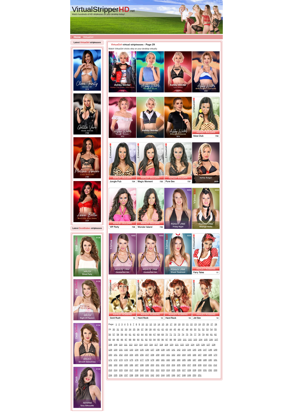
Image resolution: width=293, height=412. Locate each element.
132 (126, 350)
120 (171, 345)
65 (146, 334)
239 (136, 375)
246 (173, 375)
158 (152, 355)
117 (156, 345)
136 (147, 350)
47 (183, 329)
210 (205, 365)
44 (171, 329)
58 (118, 334)
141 (173, 350)
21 (187, 324)
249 (189, 375)
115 (146, 345)
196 (131, 365)
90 (138, 339)
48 (187, 329)
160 (163, 355)
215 (121, 370)
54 (211, 329)
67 (154, 334)
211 (210, 365)
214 (115, 370)
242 (152, 375)
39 (150, 329)
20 (183, 324)
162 (173, 355)
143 (184, 350)
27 (212, 324)
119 (166, 345)
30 (114, 329)
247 (178, 375)
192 (110, 365)
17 (171, 324)
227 (184, 370)
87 (126, 339)
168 (205, 355)
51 (199, 329)
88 (130, 339)
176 (136, 360)
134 (136, 350)
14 (159, 324)
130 (115, 350)
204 (173, 365)
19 (179, 324)
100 (179, 339)
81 (211, 334)
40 (154, 329)
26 (208, 324)
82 (215, 334)
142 (178, 350)
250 (194, 375)
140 (168, 350)
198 (142, 365)
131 (121, 350)
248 (184, 375)
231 (205, 370)
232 (210, 370)
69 (162, 334)
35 (134, 329)
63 (138, 334)
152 (121, 355)
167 (199, 355)
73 (179, 334)
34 (130, 329)
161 (168, 355)
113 (136, 345)
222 (157, 370)
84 (114, 339)
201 (157, 365)
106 (211, 339)
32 (122, 329)
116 (151, 345)
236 (121, 375)
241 (147, 375)
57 (114, 334)
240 (142, 375)
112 (130, 345)
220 (147, 370)
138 (157, 350)
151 (115, 355)
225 (173, 370)
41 (158, 329)
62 (134, 334)
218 (136, 370)
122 (182, 345)
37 (142, 329)
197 (136, 365)
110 (120, 345)
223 (163, 370)
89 (134, 339)
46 (179, 329)
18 (175, 324)
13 (155, 324)
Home (77, 37)
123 (187, 345)
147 (205, 350)
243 (157, 375)
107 (216, 339)
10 (143, 324)
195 (126, 365)
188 (199, 360)
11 (147, 324)
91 (142, 339)
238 (131, 375)
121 (177, 345)
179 (152, 360)
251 (199, 375)
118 (161, 345)
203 (168, 365)
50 (195, 329)
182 (168, 360)
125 (198, 345)
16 (167, 324)
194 (121, 365)
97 (166, 339)
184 (178, 360)
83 (110, 339)
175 (131, 360)
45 (175, 329)
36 (138, 329)
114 (141, 345)
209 (199, 365)
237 (126, 375)
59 (122, 334)
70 (166, 334)
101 (185, 339)
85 (118, 339)
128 (213, 345)
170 (215, 355)
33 (126, 329)
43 (166, 329)
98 (171, 339)
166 (194, 355)
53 (207, 329)
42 (162, 329)
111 (125, 345)
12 (151, 324)
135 (142, 350)
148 (210, 350)
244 (163, 375)
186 (189, 360)
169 (210, 355)
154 (131, 355)
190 (210, 360)
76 (191, 334)
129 (110, 350)
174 (126, 360)
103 (195, 339)
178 (147, 360)
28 (216, 324)
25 (203, 324)
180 (157, 360)
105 (206, 339)
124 (192, 345)
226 (178, 370)
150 (110, 355)
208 (194, 365)
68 (158, 334)
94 (154, 339)
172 (115, 360)
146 (199, 350)
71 (171, 334)
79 (203, 334)
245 (168, 375)
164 (184, 355)
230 (199, 370)
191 (215, 360)
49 (191, 329)
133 (131, 350)
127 (208, 345)
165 (189, 355)
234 (110, 375)
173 (121, 360)
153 (126, 355)
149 (215, 350)
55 (215, 329)
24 (199, 324)
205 (178, 365)
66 (150, 334)
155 (136, 355)
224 (168, 370)
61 (130, 334)
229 (194, 370)
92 (146, 339)
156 (142, 355)
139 (163, 350)
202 (163, 365)
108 (110, 345)
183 (173, 360)
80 (207, 334)
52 (203, 329)
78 (199, 334)
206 (184, 365)
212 (215, 365)
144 (189, 350)
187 (194, 360)
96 (162, 339)
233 (215, 370)
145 (194, 350)
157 (147, 355)
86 (122, 339)
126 (203, 345)
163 (178, 355)
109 (115, 345)
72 (175, 334)
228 (189, 370)
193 (115, 365)
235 (115, 375)
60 (126, 334)
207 (189, 365)
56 (110, 334)
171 (110, 360)
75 (187, 334)
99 (175, 339)
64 (142, 334)
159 (157, 355)
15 (163, 324)
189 (205, 360)
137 (152, 350)
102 (190, 339)
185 (184, 360)
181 (163, 360)
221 (152, 370)
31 (118, 329)
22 (191, 324)
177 (142, 360)
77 (195, 334)
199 (147, 365)
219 (142, 370)
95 (158, 339)
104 (200, 339)
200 (152, 365)
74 (183, 334)
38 (146, 329)
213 (110, 370)
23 (195, 324)
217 (131, 370)
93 (150, 339)
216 (126, 370)
